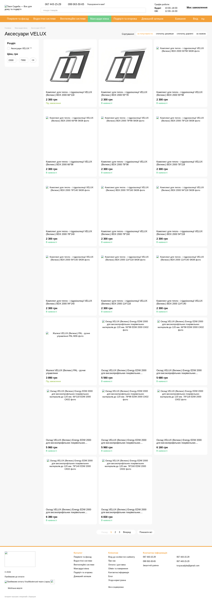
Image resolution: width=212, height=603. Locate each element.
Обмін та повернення (118, 568)
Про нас (112, 561)
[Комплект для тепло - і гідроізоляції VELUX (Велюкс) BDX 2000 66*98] (70, 134)
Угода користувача (117, 580)
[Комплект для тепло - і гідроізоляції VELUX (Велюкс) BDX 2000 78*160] (125, 204)
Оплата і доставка (117, 565)
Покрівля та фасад (18, 18)
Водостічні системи (44, 18)
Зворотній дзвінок (151, 565)
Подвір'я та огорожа (125, 18)
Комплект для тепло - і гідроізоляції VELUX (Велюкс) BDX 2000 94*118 (179, 232)
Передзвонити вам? (96, 4)
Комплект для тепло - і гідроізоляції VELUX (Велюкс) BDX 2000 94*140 (69, 302)
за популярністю (145, 33)
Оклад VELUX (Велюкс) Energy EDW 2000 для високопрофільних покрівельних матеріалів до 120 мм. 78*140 (68, 512)
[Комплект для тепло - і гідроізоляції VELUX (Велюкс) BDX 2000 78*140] (70, 204)
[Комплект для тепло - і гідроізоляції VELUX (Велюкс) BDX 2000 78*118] (180, 134)
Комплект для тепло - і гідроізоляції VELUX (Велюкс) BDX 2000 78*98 (124, 163)
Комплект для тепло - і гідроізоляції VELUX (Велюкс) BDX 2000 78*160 (124, 232)
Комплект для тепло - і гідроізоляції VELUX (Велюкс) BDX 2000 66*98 (69, 163)
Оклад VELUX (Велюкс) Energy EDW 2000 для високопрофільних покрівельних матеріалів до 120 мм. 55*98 (123, 373)
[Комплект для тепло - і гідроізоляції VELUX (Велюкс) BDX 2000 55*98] (180, 65)
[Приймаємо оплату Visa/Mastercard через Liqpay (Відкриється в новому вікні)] (27, 582)
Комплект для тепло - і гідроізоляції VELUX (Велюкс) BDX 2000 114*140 (179, 302)
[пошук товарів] (143, 10)
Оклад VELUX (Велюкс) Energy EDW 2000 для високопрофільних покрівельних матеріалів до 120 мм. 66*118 (68, 443)
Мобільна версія (14, 588)
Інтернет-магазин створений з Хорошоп (20, 597)
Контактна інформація (118, 572)
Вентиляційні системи (73, 18)
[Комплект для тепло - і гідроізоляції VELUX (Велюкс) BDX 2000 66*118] (70, 65)
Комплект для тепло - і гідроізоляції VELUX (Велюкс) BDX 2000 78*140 (69, 232)
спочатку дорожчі (185, 33)
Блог (110, 576)
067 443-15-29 (53, 4)
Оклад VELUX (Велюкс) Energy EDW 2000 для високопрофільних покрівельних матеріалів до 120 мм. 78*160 (123, 512)
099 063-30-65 (76, 4)
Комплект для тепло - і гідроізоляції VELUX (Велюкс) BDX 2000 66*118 (69, 93)
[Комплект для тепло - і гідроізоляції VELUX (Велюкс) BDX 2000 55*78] (125, 65)
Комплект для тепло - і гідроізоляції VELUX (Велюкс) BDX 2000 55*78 (124, 93)
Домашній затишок (152, 18)
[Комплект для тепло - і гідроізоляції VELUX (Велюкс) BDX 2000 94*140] (70, 273)
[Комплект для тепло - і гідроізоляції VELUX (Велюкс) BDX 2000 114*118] (125, 273)
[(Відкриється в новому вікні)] (52, 582)
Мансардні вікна (99, 18)
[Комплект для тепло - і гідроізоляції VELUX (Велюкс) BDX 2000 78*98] (125, 134)
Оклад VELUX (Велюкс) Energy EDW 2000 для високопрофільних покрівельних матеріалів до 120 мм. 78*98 (123, 443)
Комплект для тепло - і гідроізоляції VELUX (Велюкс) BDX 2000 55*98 (179, 93)
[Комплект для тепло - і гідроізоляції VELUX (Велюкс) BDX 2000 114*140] (180, 273)
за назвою (201, 33)
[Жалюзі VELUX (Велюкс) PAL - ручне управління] (70, 343)
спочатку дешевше (165, 33)
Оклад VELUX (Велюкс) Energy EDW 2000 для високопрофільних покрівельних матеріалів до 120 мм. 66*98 (179, 373)
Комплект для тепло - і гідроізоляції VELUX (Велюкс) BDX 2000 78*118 (179, 163)
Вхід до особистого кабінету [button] (121, 557)
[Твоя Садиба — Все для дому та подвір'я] (20, 559)
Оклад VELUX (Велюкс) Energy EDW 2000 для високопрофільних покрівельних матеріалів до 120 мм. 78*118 (179, 443)
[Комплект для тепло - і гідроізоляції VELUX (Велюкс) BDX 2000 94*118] (180, 204)
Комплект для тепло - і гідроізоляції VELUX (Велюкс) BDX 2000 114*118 (124, 302)
